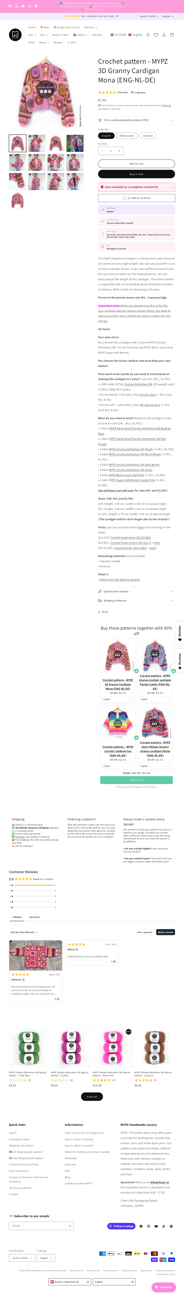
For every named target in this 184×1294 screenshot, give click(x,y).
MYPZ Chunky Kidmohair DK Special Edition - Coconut (153, 1074)
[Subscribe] (69, 1226)
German (148, 135)
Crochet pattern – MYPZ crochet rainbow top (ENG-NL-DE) (118, 751)
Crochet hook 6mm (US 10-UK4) (131, 537)
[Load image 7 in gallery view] (56, 162)
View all (92, 1096)
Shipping (166, 105)
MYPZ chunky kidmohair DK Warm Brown (135, 454)
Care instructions (19, 1170)
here (141, 527)
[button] (90, 27)
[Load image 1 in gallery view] (17, 143)
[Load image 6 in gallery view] (36, 162)
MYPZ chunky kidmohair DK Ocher (131, 470)
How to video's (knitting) (79, 1139)
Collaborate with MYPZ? (79, 1183)
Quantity (102, 143)
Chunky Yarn (148, 395)
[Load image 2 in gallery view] (36, 143)
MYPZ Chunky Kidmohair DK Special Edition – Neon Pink (111, 1074)
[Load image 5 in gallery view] (17, 162)
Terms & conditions (20, 1188)
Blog (67, 1177)
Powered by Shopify (57, 1270)
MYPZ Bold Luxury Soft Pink (126, 475)
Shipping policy (129, 1270)
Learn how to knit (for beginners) (84, 1132)
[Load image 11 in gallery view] (56, 181)
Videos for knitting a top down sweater (87, 1151)
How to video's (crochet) (79, 1145)
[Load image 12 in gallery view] (75, 181)
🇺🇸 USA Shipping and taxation (26, 1158)
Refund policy (76, 1270)
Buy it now (136, 174)
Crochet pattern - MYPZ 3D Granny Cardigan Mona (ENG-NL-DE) (118, 684)
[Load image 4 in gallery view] (75, 143)
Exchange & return (19, 1139)
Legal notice (146, 1270)
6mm (157, 543)
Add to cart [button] (137, 780)
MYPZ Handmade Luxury (37, 1270)
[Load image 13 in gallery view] (17, 200)
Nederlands (127, 135)
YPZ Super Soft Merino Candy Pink (133, 480)
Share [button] (105, 611)
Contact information (165, 1270)
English (106, 135)
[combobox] (69, 1281)
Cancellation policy (166, 1274)
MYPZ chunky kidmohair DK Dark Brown (134, 465)
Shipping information (21, 1145)
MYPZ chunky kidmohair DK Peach (131, 449)
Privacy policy (93, 1270)
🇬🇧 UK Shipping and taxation (25, 1151)
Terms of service (110, 1270)
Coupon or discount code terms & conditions (28, 1179)
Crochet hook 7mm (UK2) (130, 548)
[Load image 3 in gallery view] (56, 143)
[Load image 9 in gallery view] (17, 181)
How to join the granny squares (120, 579)
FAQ (67, 1170)
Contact (13, 1194)
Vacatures (70, 1164)
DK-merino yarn (150, 405)
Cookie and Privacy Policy (23, 1164)
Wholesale (71, 1158)
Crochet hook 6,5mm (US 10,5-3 (131, 543)
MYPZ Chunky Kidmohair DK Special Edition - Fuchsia (69, 1074)
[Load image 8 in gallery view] (75, 162)
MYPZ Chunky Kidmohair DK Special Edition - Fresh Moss (28, 1074)
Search (13, 1132)
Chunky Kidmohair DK (138, 384)
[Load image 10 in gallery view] (36, 181)
